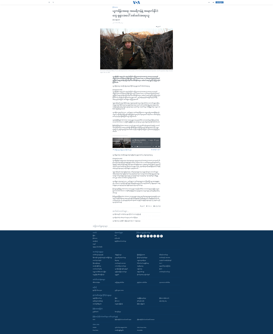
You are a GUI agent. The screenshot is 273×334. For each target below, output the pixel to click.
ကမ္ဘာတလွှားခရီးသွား (141, 260)
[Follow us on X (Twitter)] (141, 236)
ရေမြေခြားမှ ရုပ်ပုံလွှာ (141, 298)
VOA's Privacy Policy (141, 327)
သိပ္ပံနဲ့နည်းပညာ (118, 254)
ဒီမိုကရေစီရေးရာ (96, 263)
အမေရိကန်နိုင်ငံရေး (97, 266)
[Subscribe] (161, 236)
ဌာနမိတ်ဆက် (95, 311)
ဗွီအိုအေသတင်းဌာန (138, 141)
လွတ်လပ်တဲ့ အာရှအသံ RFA (121, 327)
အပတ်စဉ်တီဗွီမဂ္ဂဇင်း (97, 303)
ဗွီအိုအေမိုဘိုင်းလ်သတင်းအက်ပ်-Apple (123, 319)
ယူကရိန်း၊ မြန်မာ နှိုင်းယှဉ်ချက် (121, 268)
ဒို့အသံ (160, 268)
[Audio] (209, 2)
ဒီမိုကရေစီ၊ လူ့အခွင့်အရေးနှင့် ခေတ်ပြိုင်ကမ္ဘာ (102, 257)
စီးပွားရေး (117, 260)
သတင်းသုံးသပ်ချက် (97, 260)
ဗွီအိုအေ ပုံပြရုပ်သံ (141, 303)
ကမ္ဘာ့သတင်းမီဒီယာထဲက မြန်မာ (99, 271)
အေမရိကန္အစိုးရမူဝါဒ (119, 330)
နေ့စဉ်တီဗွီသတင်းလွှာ (97, 298)
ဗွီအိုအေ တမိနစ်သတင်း (164, 298)
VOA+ (94, 319)
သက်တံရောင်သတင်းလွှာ (164, 271)
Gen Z (160, 263)
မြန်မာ (94, 235)
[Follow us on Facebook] (137, 236)
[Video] (213, 2)
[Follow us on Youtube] (144, 236)
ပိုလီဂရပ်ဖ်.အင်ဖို (140, 301)
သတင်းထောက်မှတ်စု (97, 268)
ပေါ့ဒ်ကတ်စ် (117, 238)
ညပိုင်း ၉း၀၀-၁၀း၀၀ (119, 290)
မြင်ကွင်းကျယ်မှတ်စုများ (142, 257)
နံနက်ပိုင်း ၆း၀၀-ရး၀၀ (97, 290)
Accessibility (139, 330)
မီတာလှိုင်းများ (118, 311)
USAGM (94, 327)
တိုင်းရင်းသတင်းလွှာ (163, 254)
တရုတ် (94, 244)
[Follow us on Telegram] (151, 236)
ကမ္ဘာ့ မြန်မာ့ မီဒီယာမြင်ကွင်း (98, 274)
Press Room (95, 330)
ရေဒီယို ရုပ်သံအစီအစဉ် (98, 301)
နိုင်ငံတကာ (115, 7)
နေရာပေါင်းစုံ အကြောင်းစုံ (164, 266)
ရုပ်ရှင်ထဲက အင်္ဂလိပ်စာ (142, 282)
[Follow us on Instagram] (148, 236)
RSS (116, 235)
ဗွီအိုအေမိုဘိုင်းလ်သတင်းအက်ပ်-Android (145, 319)
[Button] (158, 27)
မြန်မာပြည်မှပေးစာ (141, 254)
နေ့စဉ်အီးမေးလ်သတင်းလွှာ (120, 241)
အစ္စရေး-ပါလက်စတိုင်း (97, 246)
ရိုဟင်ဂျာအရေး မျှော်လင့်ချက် (143, 274)
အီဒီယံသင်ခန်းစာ (96, 282)
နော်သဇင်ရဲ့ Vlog (163, 301)
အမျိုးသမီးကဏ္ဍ (140, 271)
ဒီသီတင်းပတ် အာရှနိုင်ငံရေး (143, 263)
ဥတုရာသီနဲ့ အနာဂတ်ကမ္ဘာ (120, 257)
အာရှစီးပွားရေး (140, 266)
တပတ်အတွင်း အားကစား (120, 263)
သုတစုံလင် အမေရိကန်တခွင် (165, 260)
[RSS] (154, 236)
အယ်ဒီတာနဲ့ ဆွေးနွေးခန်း (98, 254)
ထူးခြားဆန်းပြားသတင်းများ (121, 271)
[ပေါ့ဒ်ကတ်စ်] (158, 236)
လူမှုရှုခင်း (117, 274)
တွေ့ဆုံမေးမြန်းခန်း (119, 303)
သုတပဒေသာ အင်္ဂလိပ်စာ (164, 282)
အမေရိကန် (95, 241)
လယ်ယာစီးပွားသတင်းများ (120, 266)
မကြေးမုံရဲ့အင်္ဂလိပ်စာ (119, 282)
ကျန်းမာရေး (139, 268)
